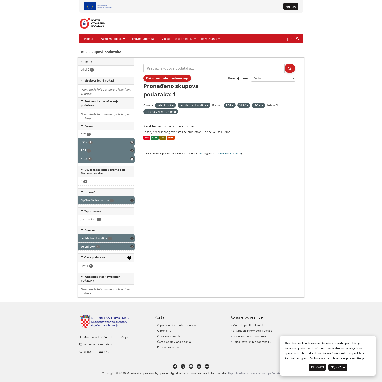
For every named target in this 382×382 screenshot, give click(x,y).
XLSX (154, 137)
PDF (147, 137)
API (200, 153)
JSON (170, 137)
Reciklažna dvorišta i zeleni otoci (169, 126)
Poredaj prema (238, 78)
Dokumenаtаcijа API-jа (228, 153)
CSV (163, 137)
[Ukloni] (173, 105)
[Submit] (290, 68)
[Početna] (82, 51)
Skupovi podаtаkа (105, 51)
